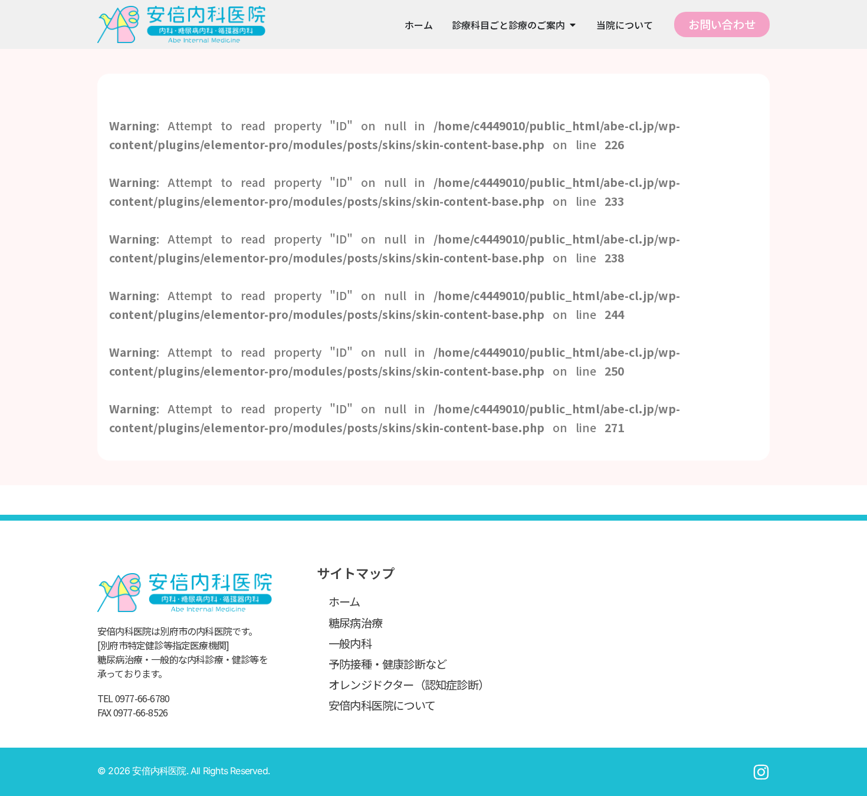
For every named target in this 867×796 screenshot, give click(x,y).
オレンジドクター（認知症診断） (409, 684)
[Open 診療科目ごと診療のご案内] (572, 25)
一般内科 (350, 643)
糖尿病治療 (355, 622)
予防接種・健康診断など (387, 664)
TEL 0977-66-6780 (133, 698)
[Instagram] (761, 772)
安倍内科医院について (382, 705)
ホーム (344, 601)
